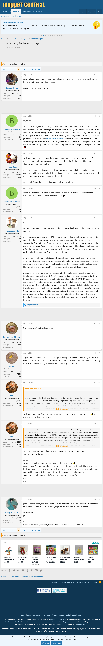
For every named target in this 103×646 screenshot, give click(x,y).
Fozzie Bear (11, 167)
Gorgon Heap (12, 88)
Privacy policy (81, 582)
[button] (10, 11)
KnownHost (81, 624)
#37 (99, 353)
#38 (99, 382)
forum (54, 615)
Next (37, 69)
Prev (5, 69)
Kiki (12, 395)
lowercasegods (12, 231)
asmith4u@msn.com (55, 138)
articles (47, 615)
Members (27, 11)
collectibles (37, 615)
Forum (16, 11)
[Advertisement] (51, 55)
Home (5, 11)
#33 (99, 153)
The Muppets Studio (12, 622)
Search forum (16, 16)
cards (73, 615)
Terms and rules (68, 582)
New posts (5, 16)
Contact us (56, 582)
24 (32, 69)
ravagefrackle (11, 512)
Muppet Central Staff (58, 619)
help (79, 615)
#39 (99, 423)
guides (61, 615)
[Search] (99, 11)
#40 (99, 499)
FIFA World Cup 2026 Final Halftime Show (22, 22)
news (29, 615)
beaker (5, 47)
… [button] (28, 69)
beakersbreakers (12, 129)
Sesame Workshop (59, 622)
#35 (99, 218)
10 (61, 35)
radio (68, 615)
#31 (99, 75)
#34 (99, 188)
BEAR (11, 366)
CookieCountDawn (11, 337)
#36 (99, 323)
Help (38, 11)
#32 (99, 116)
